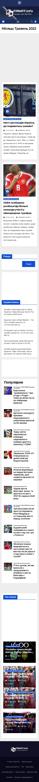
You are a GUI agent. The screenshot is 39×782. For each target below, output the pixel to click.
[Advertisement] (19, 61)
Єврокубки (29, 767)
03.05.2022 (10, 217)
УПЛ (22, 767)
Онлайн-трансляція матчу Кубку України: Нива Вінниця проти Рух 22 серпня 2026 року (19, 311)
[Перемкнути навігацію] (18, 21)
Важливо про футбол (11, 199)
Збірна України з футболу (12, 119)
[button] (32, 22)
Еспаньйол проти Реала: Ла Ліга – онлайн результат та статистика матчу (19, 332)
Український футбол (13, 646)
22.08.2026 (12, 702)
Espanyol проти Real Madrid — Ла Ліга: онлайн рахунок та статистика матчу (18, 322)
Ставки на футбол (13, 761)
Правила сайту (32, 772)
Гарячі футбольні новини (14, 671)
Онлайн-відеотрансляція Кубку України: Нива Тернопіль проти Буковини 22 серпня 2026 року (18, 351)
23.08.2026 (12, 656)
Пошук (7, 256)
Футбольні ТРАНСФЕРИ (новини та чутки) (19, 692)
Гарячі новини (20, 772)
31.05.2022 (9, 130)
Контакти (9, 777)
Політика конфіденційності (23, 777)
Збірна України (27, 761)
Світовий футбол (8, 772)
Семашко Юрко (24, 130)
